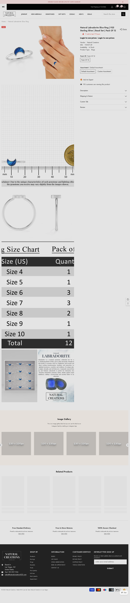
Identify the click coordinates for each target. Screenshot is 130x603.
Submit (89, 309)
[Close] (112, 277)
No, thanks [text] (90, 314)
